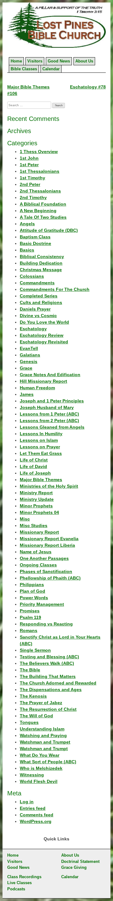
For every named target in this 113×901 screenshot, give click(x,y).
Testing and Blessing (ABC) (49, 656)
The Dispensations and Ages (51, 689)
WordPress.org (35, 821)
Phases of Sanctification (46, 571)
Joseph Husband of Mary (47, 407)
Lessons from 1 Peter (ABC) (49, 413)
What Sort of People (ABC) (48, 761)
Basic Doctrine (35, 243)
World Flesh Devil (38, 781)
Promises (30, 610)
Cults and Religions (41, 302)
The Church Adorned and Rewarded (58, 682)
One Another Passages (44, 558)
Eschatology (33, 328)
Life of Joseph (35, 472)
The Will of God (36, 715)
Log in (27, 801)
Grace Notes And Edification (50, 374)
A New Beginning (38, 210)
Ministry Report (36, 492)
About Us (84, 61)
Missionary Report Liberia (47, 545)
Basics (27, 249)
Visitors (34, 61)
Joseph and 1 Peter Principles (52, 400)
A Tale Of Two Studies (43, 217)
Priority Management (42, 604)
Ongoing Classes (38, 564)
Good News (59, 61)
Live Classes (19, 882)
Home (16, 61)
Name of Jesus (35, 551)
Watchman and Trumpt (44, 748)
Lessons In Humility (41, 433)
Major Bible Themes (41, 479)
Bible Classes (24, 69)
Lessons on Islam (39, 440)
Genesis (28, 361)
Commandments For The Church (54, 289)
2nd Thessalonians (40, 190)
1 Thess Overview (39, 151)
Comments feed (36, 814)
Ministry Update (37, 499)
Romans (28, 630)
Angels (27, 223)
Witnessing (32, 774)
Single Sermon (35, 650)
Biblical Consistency (42, 256)
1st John (29, 158)
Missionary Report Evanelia (49, 538)
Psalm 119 (30, 617)
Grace (26, 368)
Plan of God (32, 591)
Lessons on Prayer (40, 446)
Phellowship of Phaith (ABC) (50, 577)
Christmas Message (41, 269)
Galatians (30, 354)
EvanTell (29, 348)
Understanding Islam (42, 728)
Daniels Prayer (35, 308)
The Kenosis (33, 696)
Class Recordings (24, 876)
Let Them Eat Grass (41, 453)
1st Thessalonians (39, 171)
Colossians (32, 276)
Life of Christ (34, 459)
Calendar (51, 69)
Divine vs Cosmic (38, 315)
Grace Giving (74, 867)
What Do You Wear (39, 755)
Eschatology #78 (88, 86)
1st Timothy (32, 177)
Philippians (32, 584)
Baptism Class (35, 236)
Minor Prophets (36, 505)
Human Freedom (37, 387)
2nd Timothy (33, 197)
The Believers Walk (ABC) (47, 663)
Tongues (29, 722)
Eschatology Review (41, 335)
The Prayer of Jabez (41, 702)
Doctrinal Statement (80, 861)
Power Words (34, 597)
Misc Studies (33, 525)
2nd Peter (30, 184)
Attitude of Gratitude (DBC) (49, 230)
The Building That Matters (48, 676)
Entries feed (33, 808)
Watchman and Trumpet (45, 741)
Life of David (33, 466)
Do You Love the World (44, 322)
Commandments (37, 282)
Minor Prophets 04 (39, 512)
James (27, 394)
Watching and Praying (43, 735)
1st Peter (29, 164)
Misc (25, 518)
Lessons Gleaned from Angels (52, 427)
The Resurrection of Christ (48, 709)
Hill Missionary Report (43, 381)
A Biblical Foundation (43, 204)
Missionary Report (39, 532)
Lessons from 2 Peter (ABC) (49, 420)
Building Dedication (41, 263)
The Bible (30, 669)
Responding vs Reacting (46, 623)
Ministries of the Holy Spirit (49, 486)
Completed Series (38, 295)
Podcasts (16, 889)
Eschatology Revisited (44, 341)
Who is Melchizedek (41, 768)
